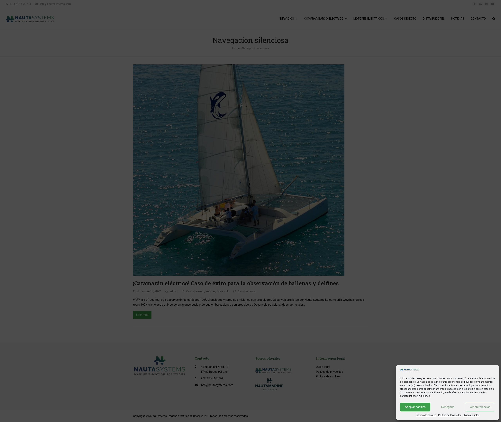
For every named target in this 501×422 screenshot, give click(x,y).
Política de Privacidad (449, 415)
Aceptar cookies (415, 407)
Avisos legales (471, 415)
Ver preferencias (479, 407)
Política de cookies (426, 415)
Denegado (447, 407)
